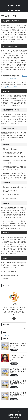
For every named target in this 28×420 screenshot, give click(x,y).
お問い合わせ (19, 411)
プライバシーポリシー (10, 411)
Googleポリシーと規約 (10, 87)
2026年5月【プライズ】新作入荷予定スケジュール (18, 382)
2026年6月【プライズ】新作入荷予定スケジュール (18, 370)
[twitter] (14, 318)
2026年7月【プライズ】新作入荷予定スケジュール (18, 344)
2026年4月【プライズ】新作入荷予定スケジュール (18, 394)
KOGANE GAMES (14, 6)
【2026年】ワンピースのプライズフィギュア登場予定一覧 (18, 357)
